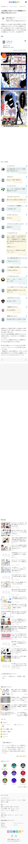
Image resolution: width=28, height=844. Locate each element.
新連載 (19, 676)
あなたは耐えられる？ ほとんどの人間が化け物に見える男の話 (19, 576)
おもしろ (5, 734)
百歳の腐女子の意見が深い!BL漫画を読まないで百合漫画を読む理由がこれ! (19, 628)
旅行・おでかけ (14, 806)
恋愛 (13, 616)
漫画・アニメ (14, 542)
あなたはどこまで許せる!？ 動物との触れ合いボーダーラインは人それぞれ (19, 524)
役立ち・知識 (14, 653)
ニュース (13, 661)
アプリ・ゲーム (14, 709)
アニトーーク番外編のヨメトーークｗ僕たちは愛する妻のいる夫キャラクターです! (19, 621)
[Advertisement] (14, 144)
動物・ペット (15, 810)
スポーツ (13, 800)
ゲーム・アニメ (15, 808)
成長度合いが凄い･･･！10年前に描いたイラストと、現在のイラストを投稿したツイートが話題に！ (19, 699)
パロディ (4, 676)
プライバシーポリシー (18, 823)
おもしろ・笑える (15, 527)
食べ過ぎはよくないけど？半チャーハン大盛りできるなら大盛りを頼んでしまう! (19, 665)
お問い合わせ (4, 826)
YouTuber (6, 806)
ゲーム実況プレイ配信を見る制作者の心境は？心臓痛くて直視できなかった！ (19, 706)
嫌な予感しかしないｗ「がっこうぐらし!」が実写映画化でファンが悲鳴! (19, 643)
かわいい (5, 722)
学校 (13, 550)
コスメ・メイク (6, 724)
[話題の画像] (13, 2)
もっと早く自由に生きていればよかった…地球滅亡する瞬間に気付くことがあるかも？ (19, 650)
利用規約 (3, 823)
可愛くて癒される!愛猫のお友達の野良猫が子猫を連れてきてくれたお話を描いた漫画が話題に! (19, 539)
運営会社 (3, 825)
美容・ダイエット (19, 724)
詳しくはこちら (21, 756)
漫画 (24, 676)
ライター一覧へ (22, 787)
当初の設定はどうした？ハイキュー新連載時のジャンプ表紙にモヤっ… (19, 554)
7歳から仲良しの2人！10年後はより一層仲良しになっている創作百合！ (19, 691)
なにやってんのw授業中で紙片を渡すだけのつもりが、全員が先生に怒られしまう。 (19, 547)
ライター (16, 825)
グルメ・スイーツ (5, 810)
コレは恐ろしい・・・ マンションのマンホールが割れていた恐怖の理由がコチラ (19, 569)
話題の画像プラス (10, 18)
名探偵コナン (12, 676)
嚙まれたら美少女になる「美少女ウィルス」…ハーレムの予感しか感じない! (19, 532)
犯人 (3, 678)
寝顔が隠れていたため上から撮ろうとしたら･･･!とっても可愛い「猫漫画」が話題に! (19, 606)
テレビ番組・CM (7, 729)
